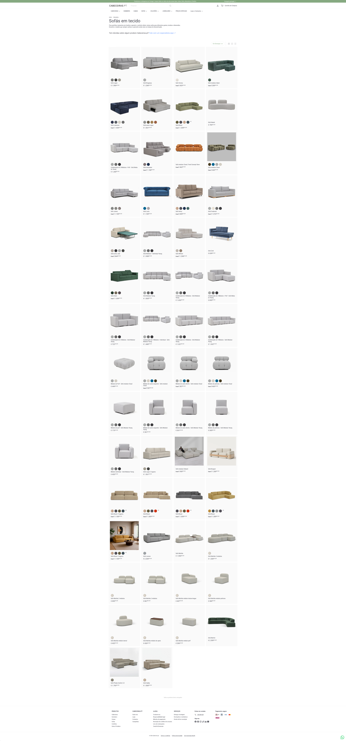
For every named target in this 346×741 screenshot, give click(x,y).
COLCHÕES (153, 11)
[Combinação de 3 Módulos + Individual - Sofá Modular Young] (156, 325)
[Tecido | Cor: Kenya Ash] (123, 122)
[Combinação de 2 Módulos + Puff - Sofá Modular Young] (221, 281)
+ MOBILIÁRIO (166, 11)
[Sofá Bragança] (156, 67)
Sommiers (114, 717)
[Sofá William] (189, 238)
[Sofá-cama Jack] (124, 238)
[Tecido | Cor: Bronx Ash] (180, 122)
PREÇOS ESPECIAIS (181, 11)
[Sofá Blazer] (189, 110)
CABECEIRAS (115, 11)
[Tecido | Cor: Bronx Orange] (155, 511)
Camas (113, 719)
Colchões (114, 724)
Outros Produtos (116, 726)
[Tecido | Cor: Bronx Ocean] (148, 164)
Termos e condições (165, 735)
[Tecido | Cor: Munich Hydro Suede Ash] (119, 292)
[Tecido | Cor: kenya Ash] (213, 424)
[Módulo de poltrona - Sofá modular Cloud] (221, 368)
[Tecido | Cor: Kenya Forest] (112, 292)
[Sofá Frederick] (221, 196)
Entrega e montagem (179, 714)
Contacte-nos (156, 714)
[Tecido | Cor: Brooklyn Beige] (119, 80)
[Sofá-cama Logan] (156, 110)
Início (110, 17)
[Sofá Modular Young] (156, 280)
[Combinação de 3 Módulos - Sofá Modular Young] (189, 325)
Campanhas (135, 721)
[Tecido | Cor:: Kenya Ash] (216, 208)
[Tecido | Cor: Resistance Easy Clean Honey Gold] (209, 511)
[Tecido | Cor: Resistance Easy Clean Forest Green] (188, 122)
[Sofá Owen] (124, 280)
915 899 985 (176, 1)
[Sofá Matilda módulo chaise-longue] (189, 583)
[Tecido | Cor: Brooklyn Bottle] (209, 80)
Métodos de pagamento (159, 719)
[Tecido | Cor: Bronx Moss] (177, 122)
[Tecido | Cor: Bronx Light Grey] (148, 208)
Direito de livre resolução (180, 719)
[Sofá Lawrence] (124, 110)
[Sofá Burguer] (221, 455)
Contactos (135, 719)
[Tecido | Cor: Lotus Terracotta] (155, 122)
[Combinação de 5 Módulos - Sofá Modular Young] (189, 281)
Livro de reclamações (158, 724)
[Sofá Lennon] (156, 541)
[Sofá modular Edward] (189, 455)
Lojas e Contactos (195, 11)
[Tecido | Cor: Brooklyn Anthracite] (115, 80)
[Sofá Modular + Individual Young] (156, 238)
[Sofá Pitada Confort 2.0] (124, 667)
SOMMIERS (127, 11)
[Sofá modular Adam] (221, 67)
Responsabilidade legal (159, 717)
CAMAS (136, 11)
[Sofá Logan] (124, 67)
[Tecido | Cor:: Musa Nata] (213, 208)
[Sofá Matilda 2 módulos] (124, 583)
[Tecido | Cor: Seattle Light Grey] (115, 208)
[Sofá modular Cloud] (221, 152)
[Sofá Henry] (189, 196)
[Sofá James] (124, 196)
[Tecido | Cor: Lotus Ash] (144, 122)
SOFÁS (143, 11)
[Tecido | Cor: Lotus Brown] (148, 122)
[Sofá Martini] (221, 624)
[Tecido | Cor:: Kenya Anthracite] (220, 208)
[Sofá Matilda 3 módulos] (221, 541)
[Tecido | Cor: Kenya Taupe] (144, 164)
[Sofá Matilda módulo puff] (189, 625)
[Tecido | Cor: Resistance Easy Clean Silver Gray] (216, 511)
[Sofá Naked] (221, 108)
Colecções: (116, 17)
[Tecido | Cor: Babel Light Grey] (112, 208)
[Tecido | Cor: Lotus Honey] (151, 122)
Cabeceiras (115, 714)
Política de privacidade (177, 735)
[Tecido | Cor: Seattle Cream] (177, 250)
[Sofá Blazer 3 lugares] (124, 498)
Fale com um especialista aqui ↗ (162, 33)
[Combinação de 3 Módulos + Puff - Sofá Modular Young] (124, 153)
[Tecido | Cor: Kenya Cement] (144, 80)
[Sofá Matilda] (189, 539)
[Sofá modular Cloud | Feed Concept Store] (189, 151)
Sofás (113, 721)
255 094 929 (163, 1)
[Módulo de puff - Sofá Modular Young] (124, 412)
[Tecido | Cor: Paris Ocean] (213, 164)
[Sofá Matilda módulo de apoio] (156, 625)
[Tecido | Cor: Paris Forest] (209, 164)
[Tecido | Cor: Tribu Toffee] (144, 680)
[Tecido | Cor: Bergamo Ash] (144, 553)
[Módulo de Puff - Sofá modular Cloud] (124, 368)
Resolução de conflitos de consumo (162, 721)
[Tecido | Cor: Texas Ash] (119, 208)
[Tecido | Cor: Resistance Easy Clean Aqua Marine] (188, 208)
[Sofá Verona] (189, 67)
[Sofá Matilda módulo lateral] (124, 625)
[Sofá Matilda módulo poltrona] (221, 583)
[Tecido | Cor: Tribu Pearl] (209, 553)
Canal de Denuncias (158, 726)
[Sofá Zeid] (221, 237)
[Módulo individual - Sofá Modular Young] (124, 456)
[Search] (170, 6)
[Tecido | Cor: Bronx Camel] (184, 122)
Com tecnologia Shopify (189, 735)
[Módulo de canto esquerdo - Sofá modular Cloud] (156, 369)
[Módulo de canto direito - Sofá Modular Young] (189, 412)
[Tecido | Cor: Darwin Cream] (177, 80)
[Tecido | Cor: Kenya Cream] (112, 250)
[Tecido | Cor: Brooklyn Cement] (112, 80)
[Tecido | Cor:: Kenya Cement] (209, 208)
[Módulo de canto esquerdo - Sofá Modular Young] (156, 413)
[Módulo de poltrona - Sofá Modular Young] (221, 412)
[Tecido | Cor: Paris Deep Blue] (112, 122)
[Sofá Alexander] (156, 152)
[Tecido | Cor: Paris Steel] (115, 122)
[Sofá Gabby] (156, 667)
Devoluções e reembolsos (181, 717)
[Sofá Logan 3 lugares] (156, 456)
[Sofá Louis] (156, 196)
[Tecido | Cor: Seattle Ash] (123, 250)
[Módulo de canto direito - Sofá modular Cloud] (189, 368)
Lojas (133, 717)
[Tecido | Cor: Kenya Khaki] (115, 292)
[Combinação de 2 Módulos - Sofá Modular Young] (124, 325)
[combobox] (151, 6)
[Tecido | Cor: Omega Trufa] (180, 250)
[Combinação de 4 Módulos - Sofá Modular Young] (221, 325)
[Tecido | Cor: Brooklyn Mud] (112, 680)
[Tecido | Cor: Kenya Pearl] (119, 122)
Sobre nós (135, 714)
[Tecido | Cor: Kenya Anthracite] (119, 164)
